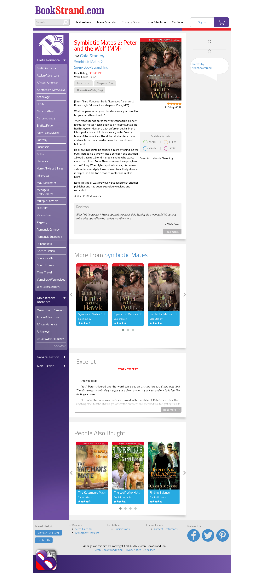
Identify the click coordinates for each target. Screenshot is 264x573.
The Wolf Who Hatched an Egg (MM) (128, 492)
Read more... (172, 232)
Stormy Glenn (85, 497)
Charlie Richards (158, 497)
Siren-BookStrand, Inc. (91, 67)
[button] (122, 330)
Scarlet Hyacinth (122, 497)
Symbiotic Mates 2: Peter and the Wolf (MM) (128, 314)
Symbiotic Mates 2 (88, 61)
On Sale (177, 22)
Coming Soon (131, 22)
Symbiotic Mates (126, 254)
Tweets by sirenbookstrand (202, 66)
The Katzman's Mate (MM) (92, 492)
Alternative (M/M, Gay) (90, 90)
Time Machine (156, 22)
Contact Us (43, 540)
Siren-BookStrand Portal (109, 550)
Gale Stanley (92, 55)
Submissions (122, 529)
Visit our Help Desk (48, 533)
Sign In (202, 22)
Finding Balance (160, 492)
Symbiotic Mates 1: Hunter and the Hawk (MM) (92, 314)
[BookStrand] (70, 8)
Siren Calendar (83, 529)
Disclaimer (149, 550)
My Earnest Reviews (87, 533)
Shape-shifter (105, 83)
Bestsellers (83, 22)
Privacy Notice (133, 550)
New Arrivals (106, 22)
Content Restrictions (166, 529)
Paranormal (83, 83)
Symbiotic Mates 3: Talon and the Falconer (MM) (164, 314)
